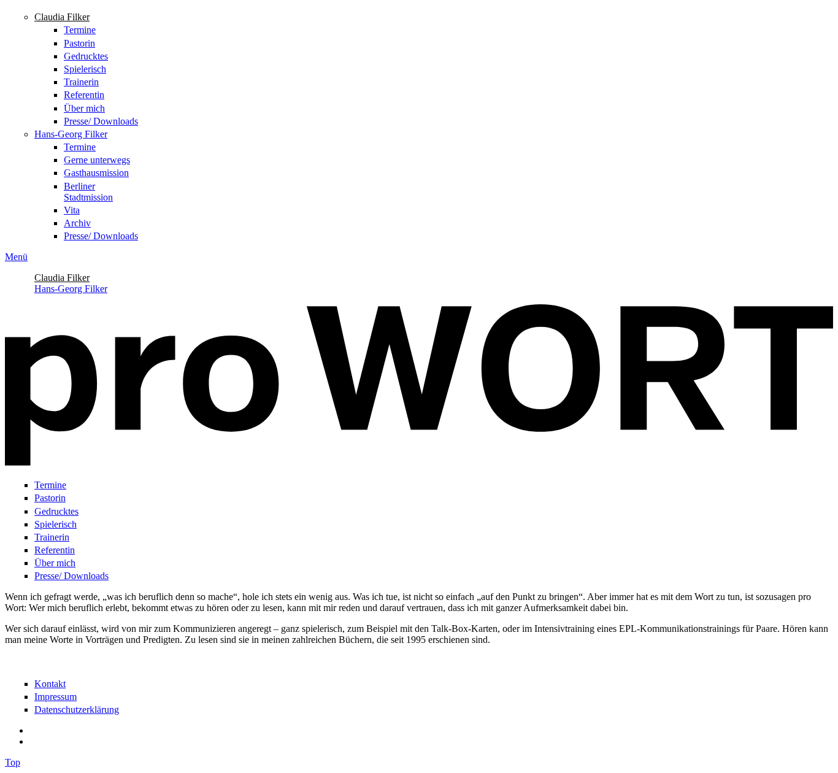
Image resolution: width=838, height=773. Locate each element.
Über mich (84, 108)
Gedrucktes (86, 56)
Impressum (55, 696)
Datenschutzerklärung (76, 709)
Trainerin (81, 82)
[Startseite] (419, 462)
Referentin (84, 95)
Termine (80, 30)
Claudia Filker (62, 17)
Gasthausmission (96, 172)
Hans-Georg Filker (70, 134)
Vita (72, 210)
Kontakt (50, 684)
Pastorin (79, 43)
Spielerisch (85, 69)
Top (12, 762)
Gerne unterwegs (97, 160)
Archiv (77, 223)
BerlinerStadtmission (88, 191)
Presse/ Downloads (101, 121)
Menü (16, 257)
